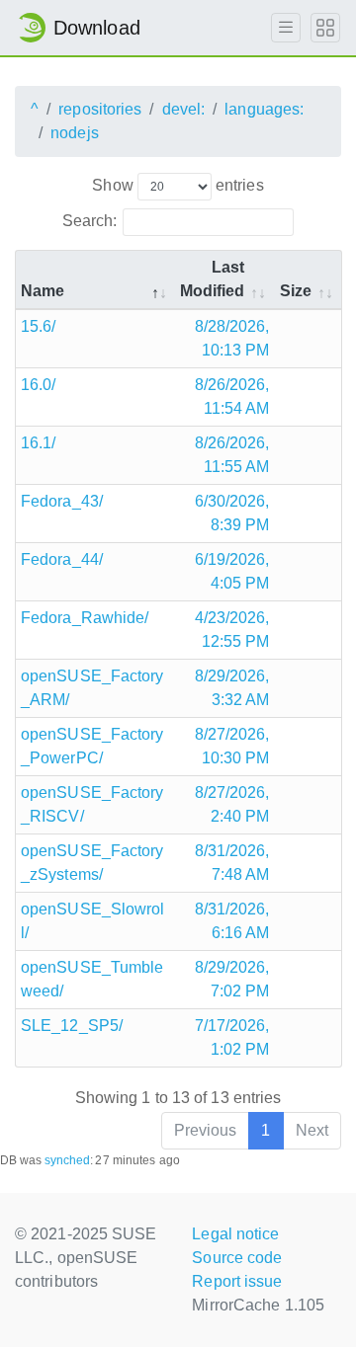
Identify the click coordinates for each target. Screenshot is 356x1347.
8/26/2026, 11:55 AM (232, 455)
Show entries (177, 185)
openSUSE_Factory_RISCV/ (92, 804)
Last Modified (212, 279)
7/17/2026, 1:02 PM (232, 1037)
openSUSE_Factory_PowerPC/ (92, 746)
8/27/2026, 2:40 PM (232, 804)
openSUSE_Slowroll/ (93, 921)
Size (296, 290)
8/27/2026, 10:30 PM (232, 746)
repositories (99, 109)
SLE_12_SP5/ (72, 1025)
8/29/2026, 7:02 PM (232, 979)
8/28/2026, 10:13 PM (232, 338)
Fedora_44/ (62, 559)
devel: (184, 109)
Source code (237, 1257)
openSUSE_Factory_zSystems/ (92, 862)
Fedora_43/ (62, 501)
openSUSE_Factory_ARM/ (92, 688)
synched (67, 1160)
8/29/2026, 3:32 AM (232, 688)
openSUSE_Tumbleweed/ (92, 979)
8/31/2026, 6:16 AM (232, 921)
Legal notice (235, 1234)
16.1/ (38, 443)
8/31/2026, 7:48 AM (232, 862)
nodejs (74, 132)
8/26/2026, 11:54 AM (232, 396)
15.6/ (38, 326)
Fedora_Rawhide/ (85, 617)
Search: (90, 220)
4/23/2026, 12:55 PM (232, 629)
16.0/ (38, 384)
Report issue (237, 1281)
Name (42, 290)
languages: (264, 109)
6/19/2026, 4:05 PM (232, 571)
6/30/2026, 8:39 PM (232, 513)
